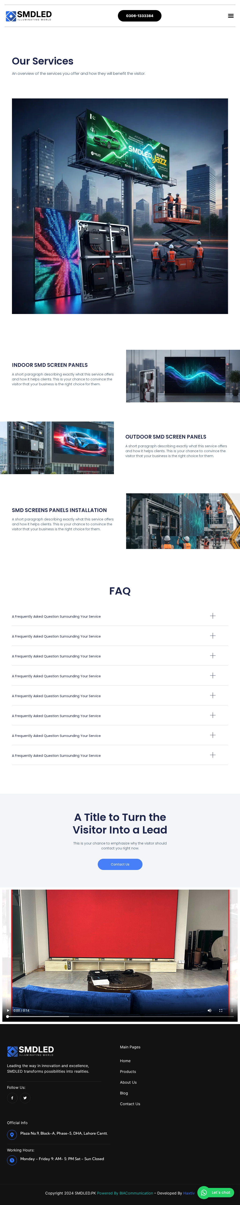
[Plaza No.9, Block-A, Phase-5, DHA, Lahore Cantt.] (12, 1135)
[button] (230, 15)
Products (128, 1071)
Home (125, 1060)
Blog (124, 1093)
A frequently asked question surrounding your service (56, 616)
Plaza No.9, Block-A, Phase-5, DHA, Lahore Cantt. (64, 1133)
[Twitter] (25, 1098)
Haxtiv (189, 1193)
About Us (128, 1082)
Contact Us (130, 1103)
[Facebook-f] (12, 1098)
